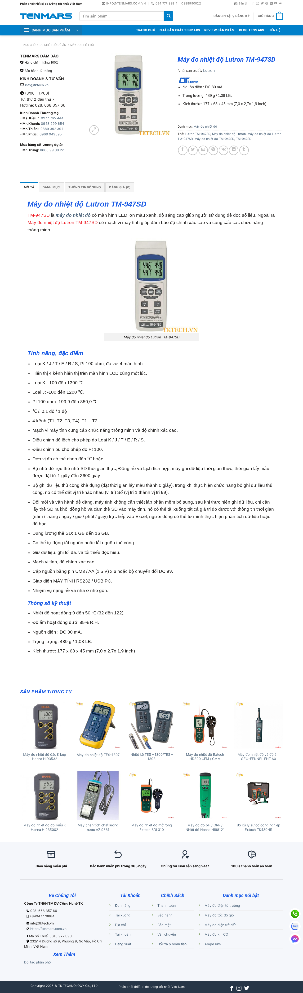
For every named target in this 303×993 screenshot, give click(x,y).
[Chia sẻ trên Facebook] (182, 150)
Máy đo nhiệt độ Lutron (229, 134)
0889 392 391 (51, 129)
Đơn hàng (122, 905)
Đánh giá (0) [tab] (119, 187)
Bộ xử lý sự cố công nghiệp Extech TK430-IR (258, 827)
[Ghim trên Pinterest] (213, 150)
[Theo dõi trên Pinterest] (266, 3)
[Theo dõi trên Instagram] (257, 3)
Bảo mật (164, 925)
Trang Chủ (145, 30)
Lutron (209, 70)
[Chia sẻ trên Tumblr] (244, 150)
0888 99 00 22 (52, 150)
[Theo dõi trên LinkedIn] (271, 3)
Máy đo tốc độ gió (219, 915)
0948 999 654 (52, 123)
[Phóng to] (94, 130)
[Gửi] (168, 16)
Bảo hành (165, 915)
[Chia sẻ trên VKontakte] (223, 150)
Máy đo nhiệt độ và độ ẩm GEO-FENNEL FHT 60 (259, 756)
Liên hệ (275, 30)
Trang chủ (28, 45)
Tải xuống (122, 915)
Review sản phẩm (219, 30)
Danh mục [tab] (51, 187)
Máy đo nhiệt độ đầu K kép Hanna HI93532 (44, 756)
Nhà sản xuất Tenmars (180, 30)
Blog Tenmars (251, 30)
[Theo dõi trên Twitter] (262, 3)
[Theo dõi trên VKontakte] (280, 3)
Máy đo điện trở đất (220, 925)
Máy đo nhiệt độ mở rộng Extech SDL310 (151, 827)
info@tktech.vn (37, 85)
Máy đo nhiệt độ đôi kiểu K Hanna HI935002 (44, 827)
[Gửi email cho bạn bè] (203, 150)
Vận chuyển (166, 934)
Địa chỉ (120, 925)
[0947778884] (295, 914)
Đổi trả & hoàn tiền (172, 944)
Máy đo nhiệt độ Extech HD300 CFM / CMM (205, 756)
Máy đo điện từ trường (222, 905)
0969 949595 (51, 134)
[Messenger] (295, 939)
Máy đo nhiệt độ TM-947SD (214, 139)
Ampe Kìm (213, 944)
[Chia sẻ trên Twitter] (193, 150)
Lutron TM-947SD (197, 134)
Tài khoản (122, 934)
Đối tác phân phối (37, 962)
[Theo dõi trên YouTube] (275, 3)
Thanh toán (166, 905)
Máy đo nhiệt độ (82, 45)
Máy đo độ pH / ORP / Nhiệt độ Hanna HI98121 (205, 827)
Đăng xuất (123, 944)
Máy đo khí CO (216, 934)
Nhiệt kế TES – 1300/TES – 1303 (151, 756)
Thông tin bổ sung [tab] (84, 187)
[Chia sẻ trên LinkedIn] (233, 150)
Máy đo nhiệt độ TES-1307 (98, 755)
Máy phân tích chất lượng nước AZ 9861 (98, 827)
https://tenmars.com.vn (48, 929)
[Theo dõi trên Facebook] (253, 3)
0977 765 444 (51, 118)
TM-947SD (243, 139)
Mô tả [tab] (29, 187)
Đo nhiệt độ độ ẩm (53, 45)
